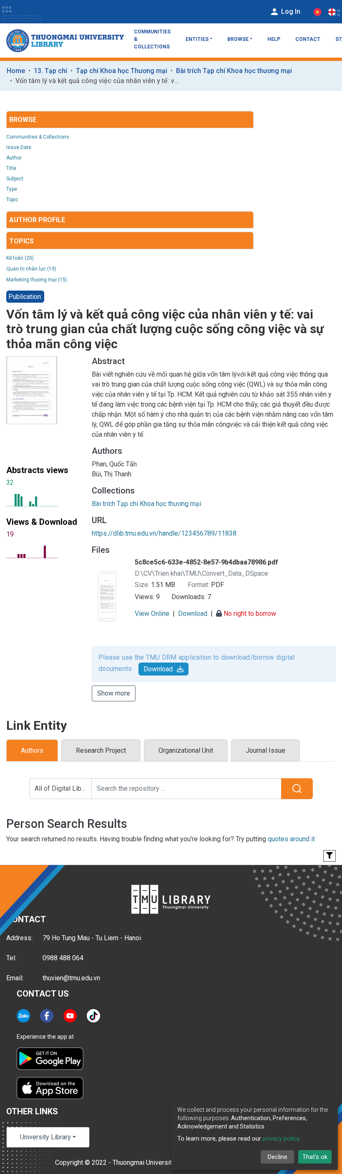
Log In (289, 11)
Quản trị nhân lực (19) (31, 269)
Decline (277, 1157)
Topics (21, 241)
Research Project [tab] (101, 750)
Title (11, 168)
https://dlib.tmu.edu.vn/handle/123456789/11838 (164, 533)
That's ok (314, 1157)
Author (14, 158)
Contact (307, 39)
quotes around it (291, 839)
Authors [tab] (32, 750)
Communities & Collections (152, 39)
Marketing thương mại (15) (36, 280)
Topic (12, 199)
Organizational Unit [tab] (185, 750)
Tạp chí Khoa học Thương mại (121, 71)
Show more (113, 693)
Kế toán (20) (20, 258)
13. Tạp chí (50, 71)
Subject (14, 179)
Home (16, 71)
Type (11, 189)
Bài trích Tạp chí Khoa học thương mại (234, 71)
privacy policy (281, 1138)
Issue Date (18, 147)
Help (273, 39)
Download (158, 669)
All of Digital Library (63, 788)
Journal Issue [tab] (265, 750)
